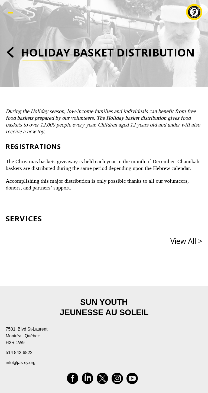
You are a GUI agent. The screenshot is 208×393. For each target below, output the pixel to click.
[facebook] (72, 380)
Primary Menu (10, 12)
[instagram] (117, 380)
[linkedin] (87, 380)
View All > (186, 241)
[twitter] (102, 380)
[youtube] (132, 380)
